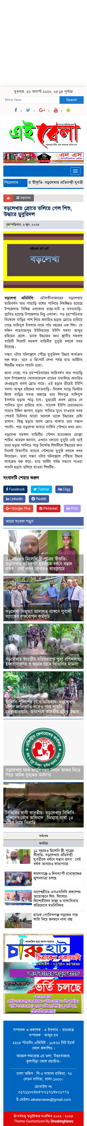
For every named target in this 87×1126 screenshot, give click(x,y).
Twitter (43, 489)
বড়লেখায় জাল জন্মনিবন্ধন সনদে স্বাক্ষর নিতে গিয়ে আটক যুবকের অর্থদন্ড (43, 772)
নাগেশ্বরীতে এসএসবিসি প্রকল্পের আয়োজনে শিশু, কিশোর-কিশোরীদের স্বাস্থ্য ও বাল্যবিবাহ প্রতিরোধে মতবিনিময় (57, 898)
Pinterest (50, 508)
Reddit (40, 499)
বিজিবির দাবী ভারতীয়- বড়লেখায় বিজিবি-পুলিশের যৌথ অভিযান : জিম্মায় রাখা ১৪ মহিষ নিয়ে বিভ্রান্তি (41, 818)
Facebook (16, 489)
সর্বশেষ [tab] (43, 836)
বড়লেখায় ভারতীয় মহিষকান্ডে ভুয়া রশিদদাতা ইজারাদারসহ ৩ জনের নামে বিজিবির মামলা (43, 661)
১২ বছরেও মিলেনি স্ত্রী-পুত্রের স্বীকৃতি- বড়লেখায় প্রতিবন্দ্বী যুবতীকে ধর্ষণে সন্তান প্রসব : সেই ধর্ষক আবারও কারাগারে (39, 564)
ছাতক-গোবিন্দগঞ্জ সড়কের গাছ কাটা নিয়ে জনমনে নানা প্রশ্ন (55, 917)
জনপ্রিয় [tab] (43, 843)
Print (74, 508)
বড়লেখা (25, 198)
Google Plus (21, 508)
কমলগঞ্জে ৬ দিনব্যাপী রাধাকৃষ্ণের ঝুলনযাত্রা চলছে (57, 876)
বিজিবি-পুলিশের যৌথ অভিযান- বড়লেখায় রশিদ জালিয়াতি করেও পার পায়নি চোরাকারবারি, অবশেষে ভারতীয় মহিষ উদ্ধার (42, 707)
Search (71, 100)
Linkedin (16, 499)
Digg (66, 489)
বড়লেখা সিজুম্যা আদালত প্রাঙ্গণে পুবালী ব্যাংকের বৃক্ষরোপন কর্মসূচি (39, 614)
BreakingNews (62, 1121)
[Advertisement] (43, 43)
